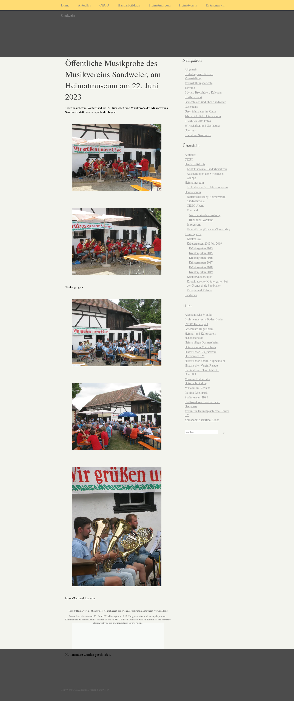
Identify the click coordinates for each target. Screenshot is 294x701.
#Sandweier (96, 610)
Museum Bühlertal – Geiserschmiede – (197, 381)
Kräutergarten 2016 (201, 258)
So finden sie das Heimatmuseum (207, 187)
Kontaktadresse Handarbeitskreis (207, 169)
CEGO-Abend (195, 205)
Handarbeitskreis (129, 5)
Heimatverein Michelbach (200, 347)
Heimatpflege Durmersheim (201, 342)
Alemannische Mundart (199, 314)
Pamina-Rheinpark (196, 392)
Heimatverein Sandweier (116, 610)
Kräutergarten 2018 (201, 267)
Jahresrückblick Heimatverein (203, 116)
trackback (118, 622)
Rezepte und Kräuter (199, 290)
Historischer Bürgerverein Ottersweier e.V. (201, 354)
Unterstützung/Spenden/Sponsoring (208, 229)
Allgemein (191, 69)
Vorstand (192, 210)
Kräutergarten (215, 5)
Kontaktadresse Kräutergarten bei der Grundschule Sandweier (207, 283)
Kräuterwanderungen (199, 277)
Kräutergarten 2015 (201, 253)
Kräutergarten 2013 (201, 248)
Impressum (194, 224)
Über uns (190, 130)
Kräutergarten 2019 (201, 272)
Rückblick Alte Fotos (198, 121)
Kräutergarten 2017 (201, 262)
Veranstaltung (161, 610)
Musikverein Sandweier (141, 610)
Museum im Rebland (197, 388)
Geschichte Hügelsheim (199, 329)
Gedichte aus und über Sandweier (205, 102)
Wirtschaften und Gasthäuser (202, 125)
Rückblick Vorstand (201, 220)
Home (65, 5)
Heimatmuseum (159, 5)
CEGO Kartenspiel (196, 324)
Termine (190, 88)
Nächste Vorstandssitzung (205, 215)
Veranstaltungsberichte (198, 83)
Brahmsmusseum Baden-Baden (204, 319)
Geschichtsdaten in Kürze (200, 111)
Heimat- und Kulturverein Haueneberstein (200, 335)
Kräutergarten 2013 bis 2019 (204, 243)
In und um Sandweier (198, 135)
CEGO (104, 5)
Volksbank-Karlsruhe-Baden (202, 420)
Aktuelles (84, 5)
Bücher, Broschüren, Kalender (203, 92)
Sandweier (68, 15)
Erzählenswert (193, 97)
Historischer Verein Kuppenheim (205, 361)
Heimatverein (188, 5)
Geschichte (191, 107)
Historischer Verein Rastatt (201, 365)
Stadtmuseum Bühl (196, 397)
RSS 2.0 (118, 619)
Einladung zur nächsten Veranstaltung (199, 76)
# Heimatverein (82, 610)
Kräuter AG (194, 239)
